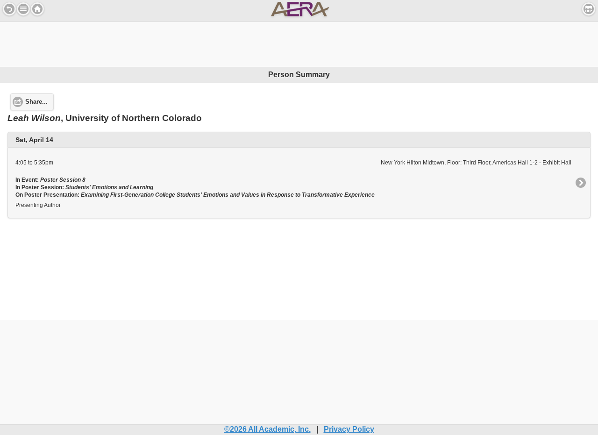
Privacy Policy (349, 429)
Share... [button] (36, 102)
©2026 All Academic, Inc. (267, 429)
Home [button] (37, 9)
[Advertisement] (299, 43)
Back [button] (9, 9)
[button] (23, 9)
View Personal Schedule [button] (589, 9)
